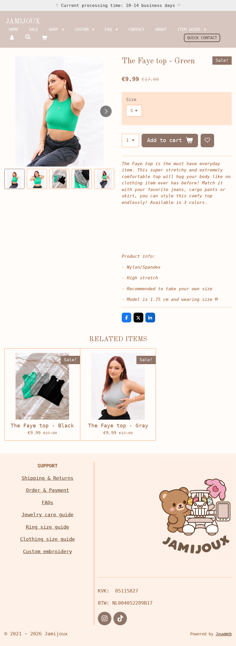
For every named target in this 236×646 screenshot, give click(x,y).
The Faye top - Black (42, 426)
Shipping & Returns (47, 478)
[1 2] (130, 140)
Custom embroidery (47, 551)
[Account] (12, 38)
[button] (14, 179)
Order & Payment (47, 490)
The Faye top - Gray (118, 426)
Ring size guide (47, 527)
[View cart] (44, 38)
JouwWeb (224, 634)
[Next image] (106, 111)
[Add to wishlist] (207, 140)
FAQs (47, 502)
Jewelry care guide (47, 514)
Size (131, 99)
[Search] (28, 37)
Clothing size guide (47, 539)
